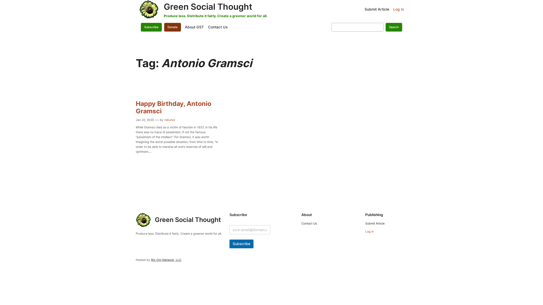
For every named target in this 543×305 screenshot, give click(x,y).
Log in (398, 9)
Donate (173, 27)
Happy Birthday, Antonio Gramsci (173, 107)
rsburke (169, 120)
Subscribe (241, 244)
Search (394, 27)
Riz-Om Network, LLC (166, 260)
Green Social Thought (208, 6)
